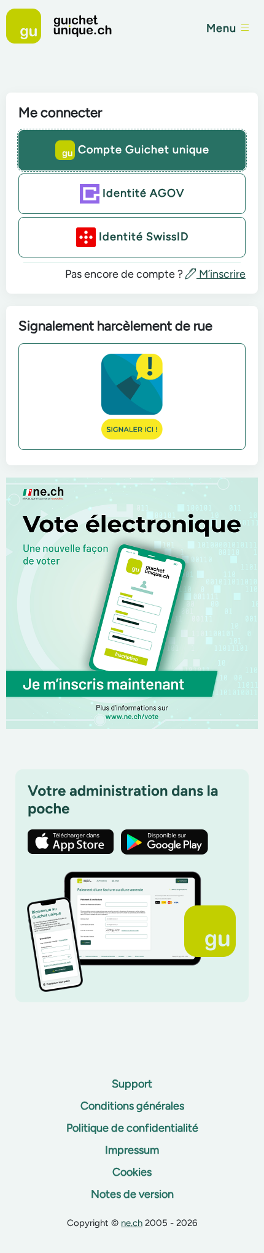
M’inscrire (221, 274)
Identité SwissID (142, 236)
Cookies (132, 1172)
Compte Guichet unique (142, 149)
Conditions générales (132, 1106)
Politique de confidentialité (132, 1128)
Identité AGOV (141, 192)
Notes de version (132, 1194)
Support (132, 1084)
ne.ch (131, 1222)
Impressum (132, 1150)
